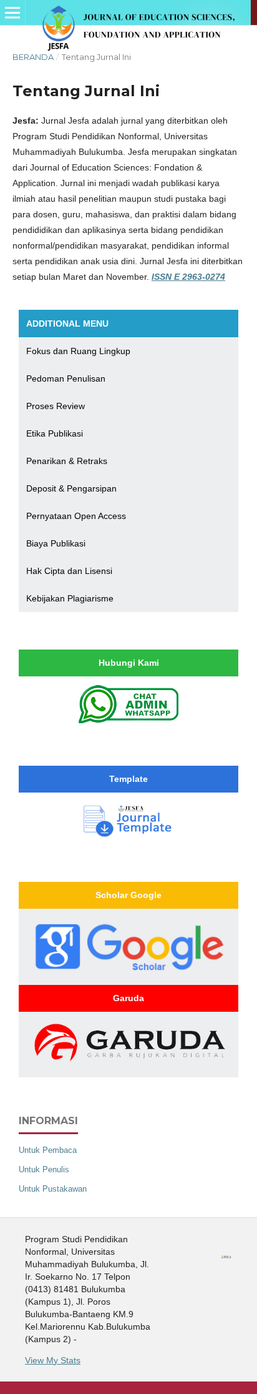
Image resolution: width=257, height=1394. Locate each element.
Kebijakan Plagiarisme (70, 598)
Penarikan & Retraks (66, 461)
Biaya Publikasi (55, 543)
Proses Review (55, 406)
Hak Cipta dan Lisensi (69, 571)
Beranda (33, 57)
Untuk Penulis (44, 1169)
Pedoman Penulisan (65, 378)
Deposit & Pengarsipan (71, 488)
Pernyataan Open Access (76, 516)
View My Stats (52, 1360)
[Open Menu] (12, 12)
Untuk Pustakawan (53, 1189)
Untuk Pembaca (48, 1150)
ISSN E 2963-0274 (188, 277)
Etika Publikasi (54, 433)
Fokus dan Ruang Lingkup (78, 351)
